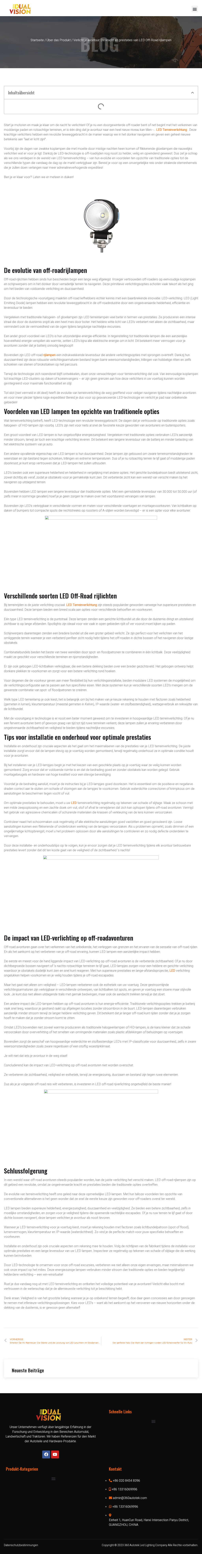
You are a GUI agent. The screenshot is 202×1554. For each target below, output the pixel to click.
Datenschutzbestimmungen (21, 1545)
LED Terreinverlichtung (171, 129)
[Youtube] (55, 1454)
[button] (195, 9)
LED (74, 803)
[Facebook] (46, 1454)
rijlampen (49, 355)
